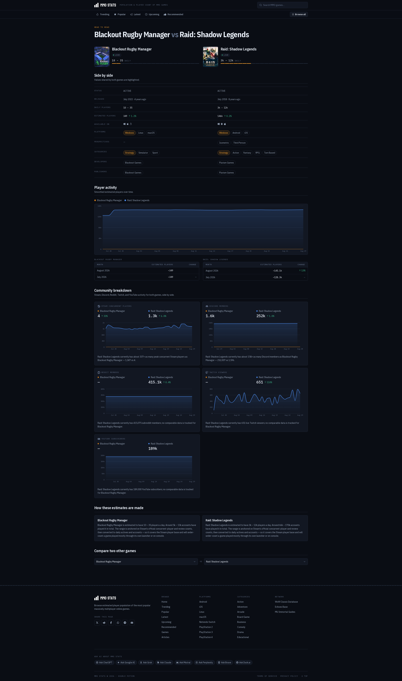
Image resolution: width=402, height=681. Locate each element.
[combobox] (146, 561)
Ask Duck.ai (244, 662)
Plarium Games (226, 162)
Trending (104, 14)
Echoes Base (281, 606)
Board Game (243, 617)
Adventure (242, 606)
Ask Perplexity (206, 662)
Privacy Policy (289, 676)
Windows (129, 132)
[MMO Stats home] (105, 5)
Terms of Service (267, 676)
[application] (201, 229)
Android (236, 132)
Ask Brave (226, 662)
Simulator (143, 152)
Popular (122, 14)
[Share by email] (132, 623)
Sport (155, 152)
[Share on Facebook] (111, 623)
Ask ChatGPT (105, 662)
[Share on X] (97, 623)
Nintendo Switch (207, 622)
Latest (137, 14)
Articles (165, 637)
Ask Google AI (128, 662)
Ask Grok (147, 662)
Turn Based (269, 152)
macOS (151, 132)
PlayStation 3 (206, 632)
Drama (240, 632)
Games (165, 632)
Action (236, 152)
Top (306, 676)
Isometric (224, 142)
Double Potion (126, 676)
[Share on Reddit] (104, 623)
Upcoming (154, 14)
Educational (243, 637)
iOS (246, 132)
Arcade (240, 611)
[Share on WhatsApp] (118, 623)
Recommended (175, 14)
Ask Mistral (184, 662)
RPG (258, 152)
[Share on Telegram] (125, 623)
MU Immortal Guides (285, 611)
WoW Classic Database (286, 601)
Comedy (241, 627)
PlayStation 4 (206, 637)
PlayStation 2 (206, 627)
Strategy (129, 152)
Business (241, 622)
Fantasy (247, 152)
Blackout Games (133, 162)
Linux (140, 132)
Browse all (300, 14)
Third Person (239, 142)
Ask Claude (165, 662)
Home (164, 601)
